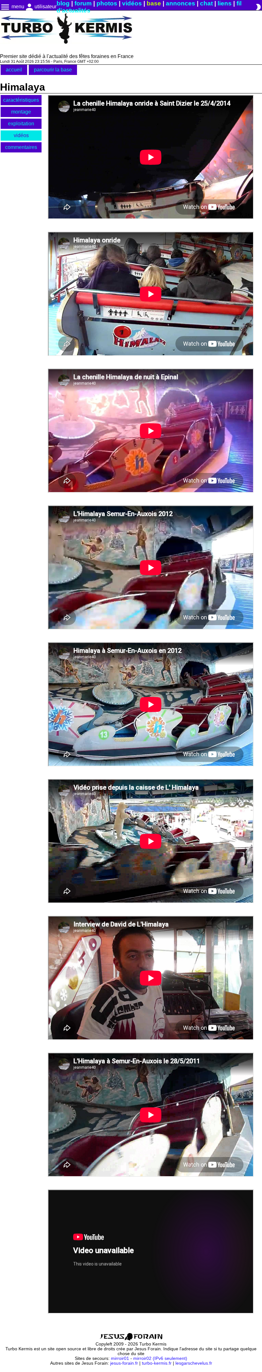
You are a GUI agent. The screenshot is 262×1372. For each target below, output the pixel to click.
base (154, 3)
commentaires (21, 147)
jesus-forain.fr (124, 1363)
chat (206, 3)
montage (21, 111)
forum (83, 3)
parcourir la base (53, 69)
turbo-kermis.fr (157, 1363)
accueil (14, 69)
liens (225, 3)
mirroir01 (120, 1358)
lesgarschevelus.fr (193, 1363)
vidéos (132, 3)
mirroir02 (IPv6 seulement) (160, 1358)
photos (106, 3)
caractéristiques (21, 100)
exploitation (21, 123)
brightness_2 (258, 7)
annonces (180, 3)
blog (63, 3)
